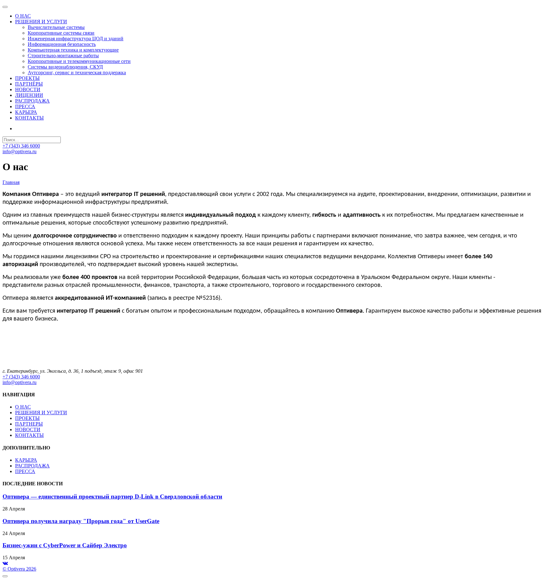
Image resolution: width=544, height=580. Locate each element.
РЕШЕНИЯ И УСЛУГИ (41, 412)
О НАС (23, 407)
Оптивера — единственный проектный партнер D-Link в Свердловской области (112, 496)
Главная (11, 182)
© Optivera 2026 (19, 569)
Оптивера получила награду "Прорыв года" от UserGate (81, 521)
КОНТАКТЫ (29, 435)
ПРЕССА (25, 471)
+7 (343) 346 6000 (21, 145)
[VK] (5, 563)
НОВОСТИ (27, 429)
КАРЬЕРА (26, 460)
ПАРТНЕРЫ (29, 424)
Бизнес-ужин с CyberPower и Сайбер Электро (65, 545)
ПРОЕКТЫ (27, 418)
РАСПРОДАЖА (32, 465)
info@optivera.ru (20, 151)
